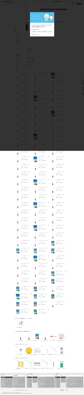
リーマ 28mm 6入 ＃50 (60, 202)
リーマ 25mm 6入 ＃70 (60, 187)
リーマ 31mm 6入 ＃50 (60, 225)
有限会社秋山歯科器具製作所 (42, 384)
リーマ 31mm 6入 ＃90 (25, 309)
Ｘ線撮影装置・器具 (16, 380)
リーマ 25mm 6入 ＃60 (43, 187)
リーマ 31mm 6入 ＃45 (25, 225)
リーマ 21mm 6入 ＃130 (43, 248)
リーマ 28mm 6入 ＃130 (25, 286)
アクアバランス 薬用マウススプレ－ (71, 380)
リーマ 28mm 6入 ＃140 (43, 286)
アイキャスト (40, 378)
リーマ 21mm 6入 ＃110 (60, 240)
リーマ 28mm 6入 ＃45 (25, 202)
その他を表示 (30, 318)
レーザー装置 (15, 379)
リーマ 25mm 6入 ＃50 (60, 179)
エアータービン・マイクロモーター (18, 378)
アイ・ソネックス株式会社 (42, 379)
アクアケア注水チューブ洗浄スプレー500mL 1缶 (73, 379)
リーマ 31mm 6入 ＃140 (60, 301)
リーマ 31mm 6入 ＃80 (25, 240)
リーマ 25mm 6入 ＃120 (43, 263)
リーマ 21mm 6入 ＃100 (43, 240)
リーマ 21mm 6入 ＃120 (25, 248)
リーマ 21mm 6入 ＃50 (60, 156)
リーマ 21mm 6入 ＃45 (25, 156)
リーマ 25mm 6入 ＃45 (25, 179)
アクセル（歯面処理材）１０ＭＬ (71, 384)
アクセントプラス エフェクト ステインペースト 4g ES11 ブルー (74, 386)
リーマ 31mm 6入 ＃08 (60, 217)
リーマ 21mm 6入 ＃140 (60, 248)
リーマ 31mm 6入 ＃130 (43, 301)
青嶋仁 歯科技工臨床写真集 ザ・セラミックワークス (74, 378)
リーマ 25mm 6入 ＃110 (25, 263)
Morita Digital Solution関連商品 (18, 384)
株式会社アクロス (40, 385)
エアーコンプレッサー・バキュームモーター (18, 386)
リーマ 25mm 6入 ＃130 (60, 263)
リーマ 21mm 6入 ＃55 (25, 164)
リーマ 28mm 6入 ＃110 (43, 278)
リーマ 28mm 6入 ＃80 (25, 217)
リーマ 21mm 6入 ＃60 (43, 164)
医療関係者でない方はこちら (36, 34)
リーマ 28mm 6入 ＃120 (60, 278)
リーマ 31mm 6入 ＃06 (43, 217)
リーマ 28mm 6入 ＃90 (60, 286)
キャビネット (15, 387)
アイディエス (40, 380)
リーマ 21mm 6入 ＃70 (60, 164)
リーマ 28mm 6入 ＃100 (25, 278)
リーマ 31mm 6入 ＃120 (25, 301)
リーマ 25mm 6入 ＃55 (25, 187)
